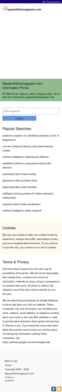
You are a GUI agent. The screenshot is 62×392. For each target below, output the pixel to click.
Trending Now (53, 1)
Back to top (11, 361)
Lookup (19, 118)
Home (8, 365)
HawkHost (9, 380)
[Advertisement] (31, 46)
